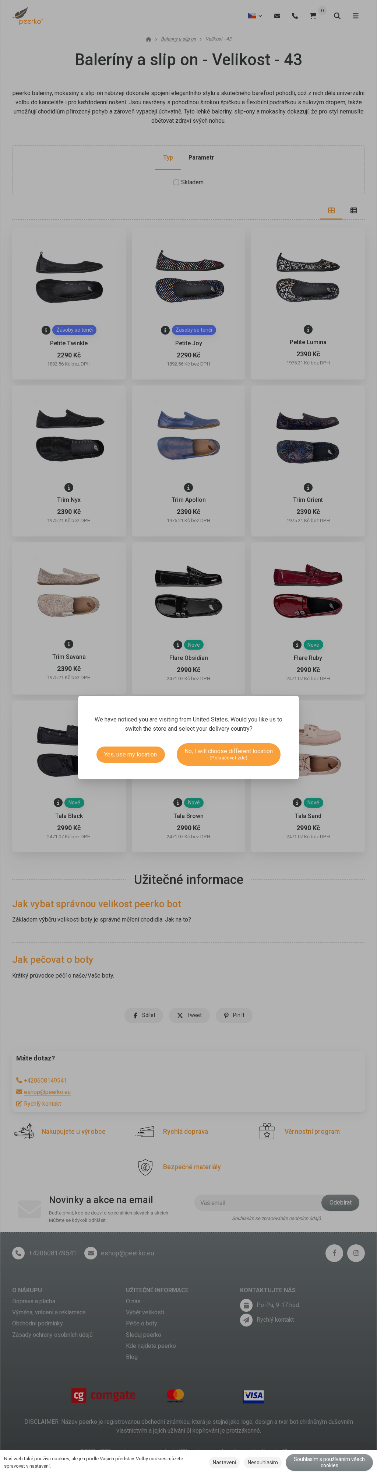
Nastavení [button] (224, 1462)
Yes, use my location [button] (130, 754)
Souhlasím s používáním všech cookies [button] (329, 1462)
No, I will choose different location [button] (228, 754)
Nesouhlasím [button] (263, 1462)
